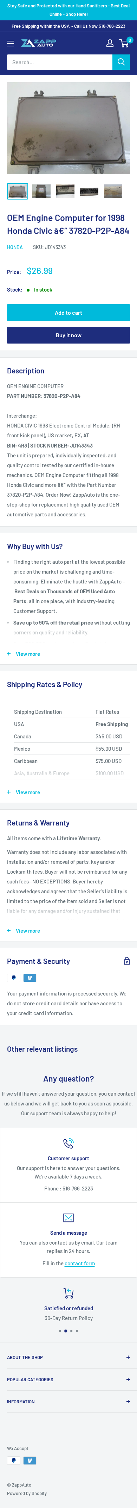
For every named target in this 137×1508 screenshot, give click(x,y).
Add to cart (68, 312)
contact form (80, 1263)
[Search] (121, 62)
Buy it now (68, 335)
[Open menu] (10, 43)
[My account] (109, 43)
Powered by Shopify (27, 1493)
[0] (124, 43)
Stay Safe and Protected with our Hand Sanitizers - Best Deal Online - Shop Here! (68, 10)
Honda (15, 247)
